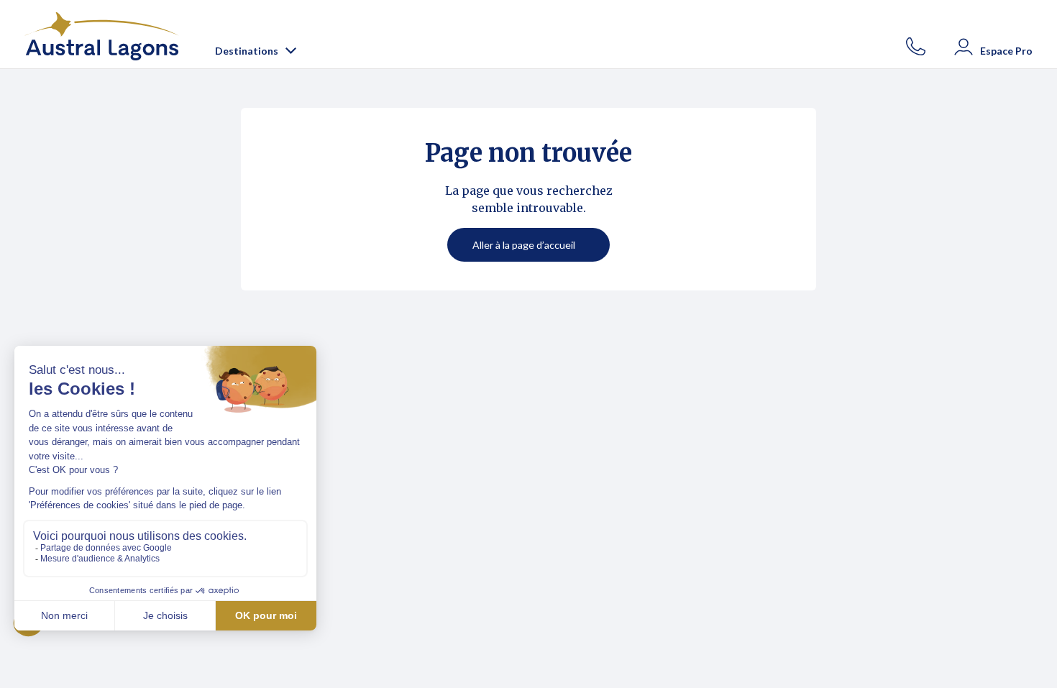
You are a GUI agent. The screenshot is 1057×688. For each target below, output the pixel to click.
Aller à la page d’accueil (523, 245)
